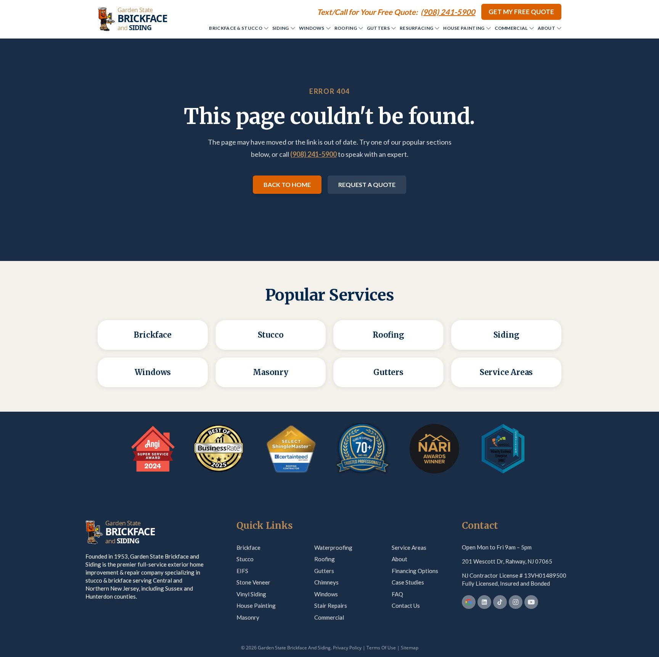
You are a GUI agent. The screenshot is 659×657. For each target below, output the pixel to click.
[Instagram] (515, 602)
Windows (312, 28)
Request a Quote (366, 184)
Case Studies (408, 582)
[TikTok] (500, 602)
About (547, 28)
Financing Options (415, 570)
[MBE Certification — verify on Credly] (503, 448)
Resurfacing (416, 28)
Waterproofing (333, 547)
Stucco (245, 559)
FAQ (397, 594)
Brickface (248, 547)
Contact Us (406, 605)
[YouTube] (531, 602)
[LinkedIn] (484, 602)
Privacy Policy (347, 647)
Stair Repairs (330, 605)
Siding (280, 28)
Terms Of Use (381, 647)
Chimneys (326, 582)
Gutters (378, 28)
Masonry (247, 617)
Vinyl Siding (251, 594)
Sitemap (409, 647)
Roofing (345, 28)
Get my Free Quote (521, 12)
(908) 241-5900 (313, 154)
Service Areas (409, 547)
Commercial (511, 28)
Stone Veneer (253, 582)
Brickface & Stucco (235, 28)
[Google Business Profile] (469, 602)
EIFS (242, 570)
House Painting (463, 28)
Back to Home (287, 184)
